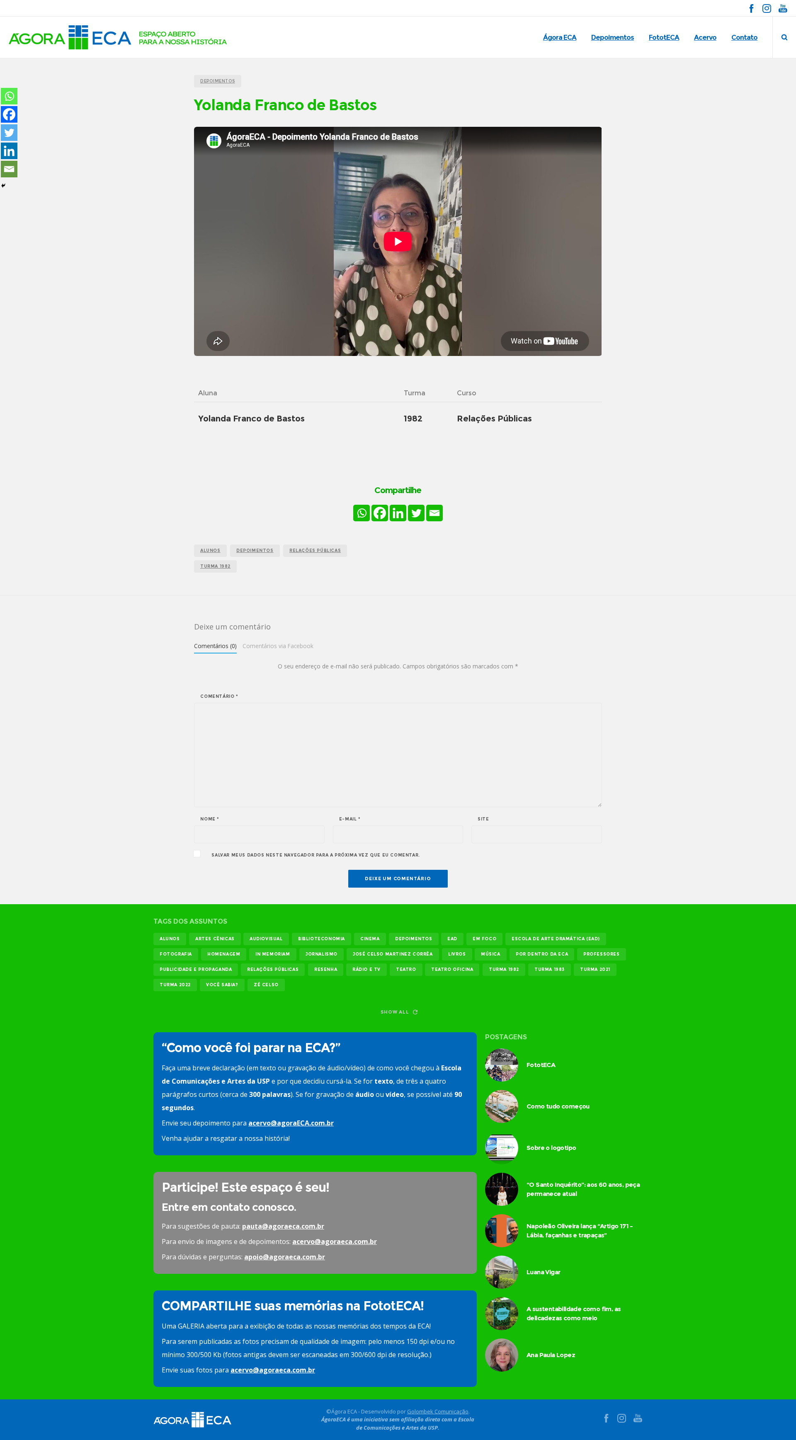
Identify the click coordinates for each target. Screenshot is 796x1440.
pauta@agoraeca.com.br (283, 1226)
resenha (325, 969)
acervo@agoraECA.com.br (291, 1123)
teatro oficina (452, 969)
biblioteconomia (321, 938)
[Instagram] (767, 8)
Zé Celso (266, 984)
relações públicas (315, 550)
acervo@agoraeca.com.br (334, 1241)
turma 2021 (595, 969)
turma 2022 (175, 984)
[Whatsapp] (361, 513)
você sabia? (222, 984)
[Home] (232, 1420)
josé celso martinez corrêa (393, 954)
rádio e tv (366, 969)
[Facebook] (751, 8)
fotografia (176, 954)
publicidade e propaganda (196, 969)
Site (483, 819)
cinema (370, 938)
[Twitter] (416, 513)
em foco (484, 938)
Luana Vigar (543, 1272)
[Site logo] (118, 37)
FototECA (541, 1065)
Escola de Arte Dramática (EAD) (556, 938)
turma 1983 (549, 969)
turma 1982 (215, 566)
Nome (209, 819)
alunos (210, 550)
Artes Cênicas (215, 938)
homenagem (223, 954)
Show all (395, 1012)
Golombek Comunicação (437, 1411)
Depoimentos (255, 550)
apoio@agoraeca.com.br (284, 1256)
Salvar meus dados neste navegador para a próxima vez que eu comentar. (315, 855)
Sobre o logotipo (551, 1148)
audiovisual (266, 938)
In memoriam (272, 954)
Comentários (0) (215, 646)
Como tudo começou (558, 1106)
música (490, 954)
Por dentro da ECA (542, 954)
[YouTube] (783, 8)
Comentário (219, 697)
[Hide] (3, 185)
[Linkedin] (398, 513)
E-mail (350, 819)
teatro (406, 969)
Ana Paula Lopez (551, 1355)
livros (457, 954)
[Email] (434, 513)
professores (601, 954)
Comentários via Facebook (278, 646)
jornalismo (321, 954)
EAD (452, 938)
